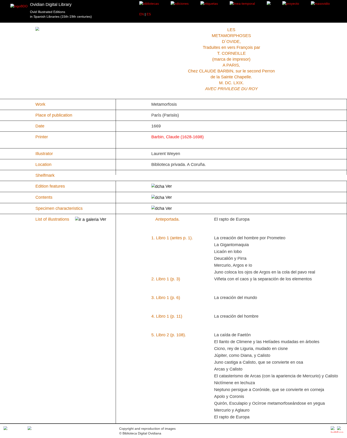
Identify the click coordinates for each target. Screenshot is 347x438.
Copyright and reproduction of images (147, 428)
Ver (168, 186)
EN (141, 14)
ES (149, 14)
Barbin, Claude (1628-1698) (177, 137)
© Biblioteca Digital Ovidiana (140, 433)
